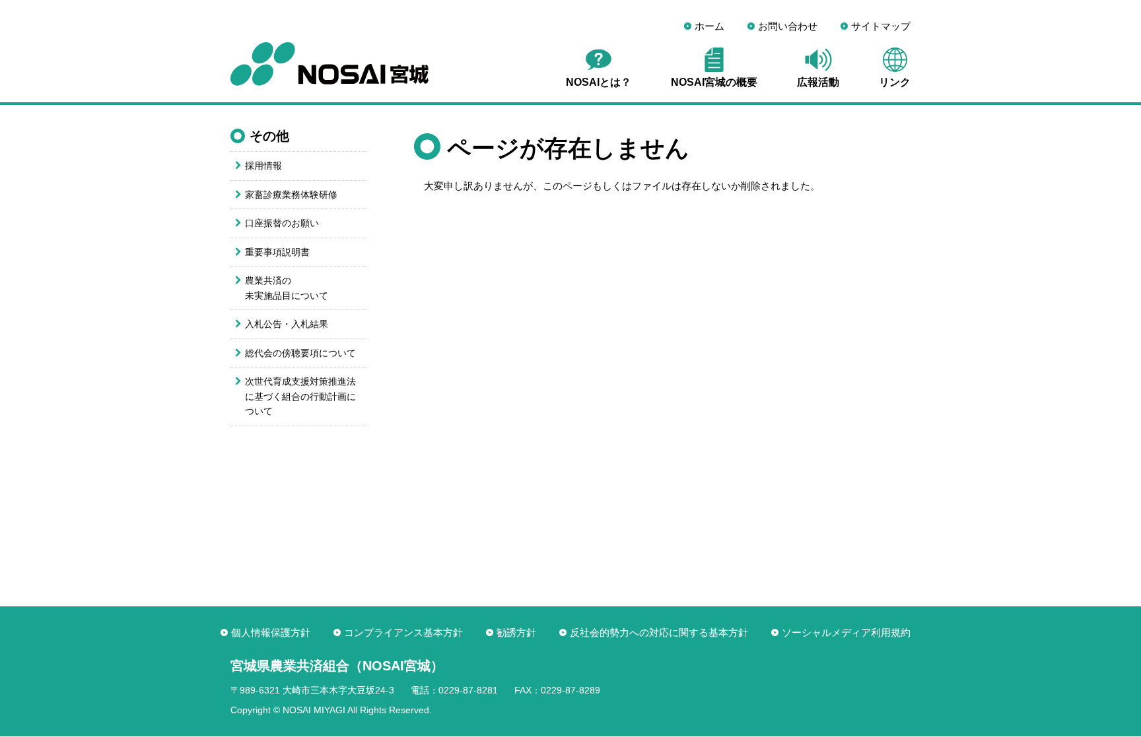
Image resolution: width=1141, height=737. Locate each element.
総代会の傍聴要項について (300, 353)
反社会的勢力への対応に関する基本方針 (659, 632)
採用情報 (263, 165)
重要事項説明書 (277, 252)
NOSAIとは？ (598, 82)
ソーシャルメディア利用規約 (846, 632)
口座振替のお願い (282, 223)
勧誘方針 (516, 632)
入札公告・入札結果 (286, 324)
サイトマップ (881, 26)
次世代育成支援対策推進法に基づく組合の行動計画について (300, 396)
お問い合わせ (787, 26)
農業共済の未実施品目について (286, 288)
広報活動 (818, 82)
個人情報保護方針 (270, 632)
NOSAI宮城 (329, 64)
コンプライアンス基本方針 (403, 632)
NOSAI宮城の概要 (714, 82)
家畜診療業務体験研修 (291, 194)
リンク (895, 82)
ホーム (709, 26)
